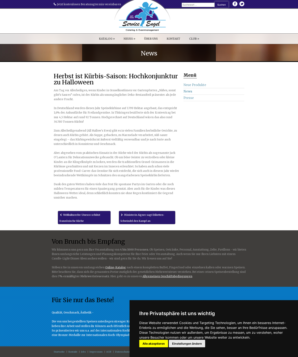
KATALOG (107, 38)
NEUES (129, 38)
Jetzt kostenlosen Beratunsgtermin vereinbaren (88, 4)
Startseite (59, 351)
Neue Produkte (194, 85)
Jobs (83, 351)
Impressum (96, 351)
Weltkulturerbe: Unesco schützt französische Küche (79, 217)
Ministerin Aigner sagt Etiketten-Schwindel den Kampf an (142, 217)
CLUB (194, 38)
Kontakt (72, 351)
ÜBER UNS (151, 38)
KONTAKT (173, 38)
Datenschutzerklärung (127, 351)
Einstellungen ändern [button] (187, 343)
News (187, 91)
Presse (188, 98)
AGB (108, 351)
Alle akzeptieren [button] (154, 343)
